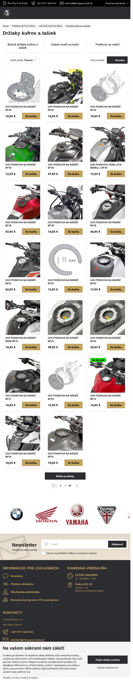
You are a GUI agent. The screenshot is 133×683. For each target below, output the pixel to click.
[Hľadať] (109, 12)
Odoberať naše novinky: (25, 549)
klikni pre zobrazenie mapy (89, 590)
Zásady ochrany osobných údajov (20, 677)
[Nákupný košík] (118, 12)
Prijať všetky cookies (108, 659)
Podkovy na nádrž (107, 44)
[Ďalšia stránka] (77, 485)
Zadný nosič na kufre (65, 44)
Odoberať (117, 544)
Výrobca (119, 60)
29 (69, 485)
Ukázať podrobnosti (107, 667)
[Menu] (126, 12)
